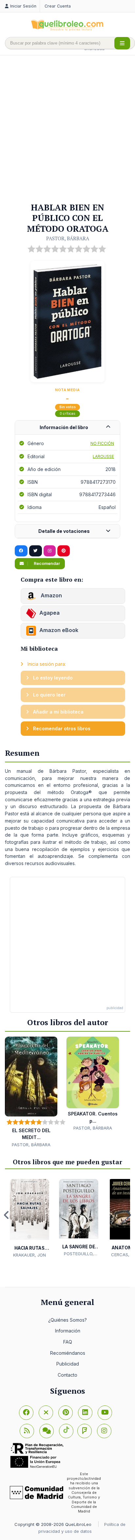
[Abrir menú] (122, 43)
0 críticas (67, 413)
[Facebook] (26, 1412)
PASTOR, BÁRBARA (67, 238)
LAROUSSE (103, 456)
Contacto (67, 1375)
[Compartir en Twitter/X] (35, 550)
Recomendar (46, 563)
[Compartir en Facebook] (21, 550)
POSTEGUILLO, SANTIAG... (79, 1254)
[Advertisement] (67, 129)
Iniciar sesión (23, 6)
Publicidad (67, 1364)
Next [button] (128, 1215)
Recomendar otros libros (61, 728)
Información (67, 1330)
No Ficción (102, 443)
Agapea (49, 612)
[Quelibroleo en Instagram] (50, 550)
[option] (29, 1219)
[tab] (67, 428)
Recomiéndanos (67, 1353)
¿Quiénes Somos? (67, 1320)
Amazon (50, 595)
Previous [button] (6, 1215)
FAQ (67, 1342)
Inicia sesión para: (46, 664)
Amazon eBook (58, 630)
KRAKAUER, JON (29, 1255)
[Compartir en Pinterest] (63, 550)
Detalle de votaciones (64, 531)
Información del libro (64, 427)
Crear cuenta (58, 6)
